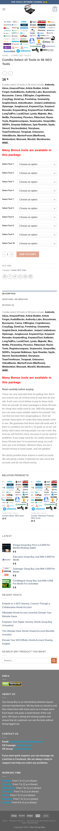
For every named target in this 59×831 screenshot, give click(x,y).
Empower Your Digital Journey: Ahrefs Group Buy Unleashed (27, 624)
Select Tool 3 (8, 182)
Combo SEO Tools (21, 55)
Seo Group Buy (22, 749)
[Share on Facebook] (10, 276)
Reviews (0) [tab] (8, 305)
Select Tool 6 (8, 217)
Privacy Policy (17, 821)
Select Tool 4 (8, 191)
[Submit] (54, 660)
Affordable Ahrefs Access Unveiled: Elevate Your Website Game (26, 614)
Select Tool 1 (8, 164)
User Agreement (30, 823)
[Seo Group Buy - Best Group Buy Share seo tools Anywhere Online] (29, 9)
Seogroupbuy (24, 745)
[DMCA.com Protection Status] (11, 684)
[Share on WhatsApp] (4, 276)
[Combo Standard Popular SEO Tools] (44, 495)
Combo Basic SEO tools (13, 516)
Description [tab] (8, 294)
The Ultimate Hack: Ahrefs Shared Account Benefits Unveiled (28, 633)
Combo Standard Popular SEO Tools (42, 517)
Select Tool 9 (8, 234)
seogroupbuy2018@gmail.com (26, 741)
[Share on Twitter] (15, 276)
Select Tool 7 (8, 199)
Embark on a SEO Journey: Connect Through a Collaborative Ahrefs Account (26, 605)
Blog (4, 821)
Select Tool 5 (8, 208)
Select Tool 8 (8, 226)
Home (5, 55)
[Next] (57, 505)
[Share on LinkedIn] (30, 276)
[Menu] (4, 9)
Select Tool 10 (8, 243)
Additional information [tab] (15, 299)
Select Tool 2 (8, 173)
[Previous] (2, 505)
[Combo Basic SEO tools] (15, 495)
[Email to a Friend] (20, 276)
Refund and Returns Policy (41, 821)
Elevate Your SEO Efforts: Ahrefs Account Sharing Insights (27, 642)
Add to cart (27, 254)
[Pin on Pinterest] (25, 276)
